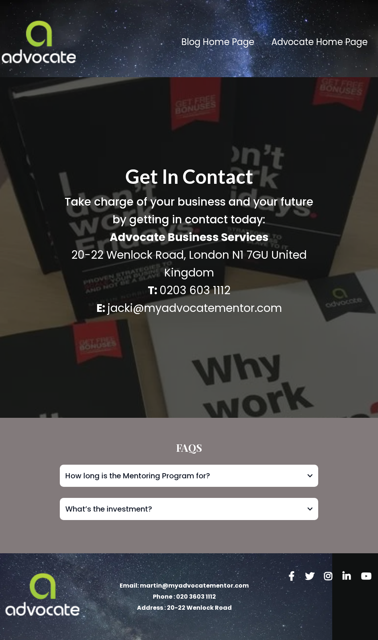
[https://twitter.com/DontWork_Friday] (311, 576)
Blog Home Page (217, 42)
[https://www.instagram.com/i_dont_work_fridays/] (330, 576)
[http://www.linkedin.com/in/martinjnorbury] (348, 576)
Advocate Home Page (319, 42)
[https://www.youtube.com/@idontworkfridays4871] (367, 581)
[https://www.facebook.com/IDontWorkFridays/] (293, 576)
